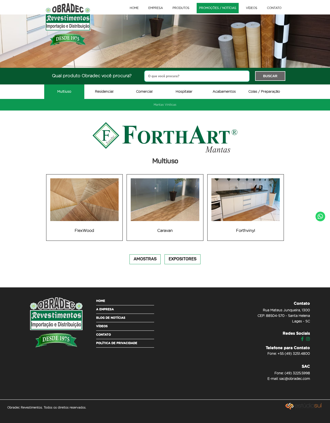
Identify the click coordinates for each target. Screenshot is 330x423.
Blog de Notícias (110, 317)
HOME (134, 8)
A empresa (105, 309)
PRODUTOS (180, 8)
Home (100, 300)
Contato (103, 334)
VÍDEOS (251, 8)
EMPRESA (155, 8)
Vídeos (102, 326)
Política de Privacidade (116, 343)
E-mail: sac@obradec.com (288, 379)
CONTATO (274, 8)
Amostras (145, 259)
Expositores (182, 259)
